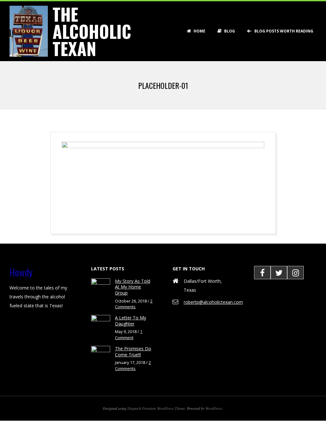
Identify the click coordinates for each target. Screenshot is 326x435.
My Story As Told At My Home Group (132, 287)
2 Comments (133, 304)
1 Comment (128, 334)
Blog (229, 31)
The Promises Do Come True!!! (133, 352)
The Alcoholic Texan (92, 31)
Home (199, 31)
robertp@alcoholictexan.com (213, 302)
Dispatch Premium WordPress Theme (156, 408)
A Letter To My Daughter (130, 321)
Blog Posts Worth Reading (283, 31)
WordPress (213, 408)
